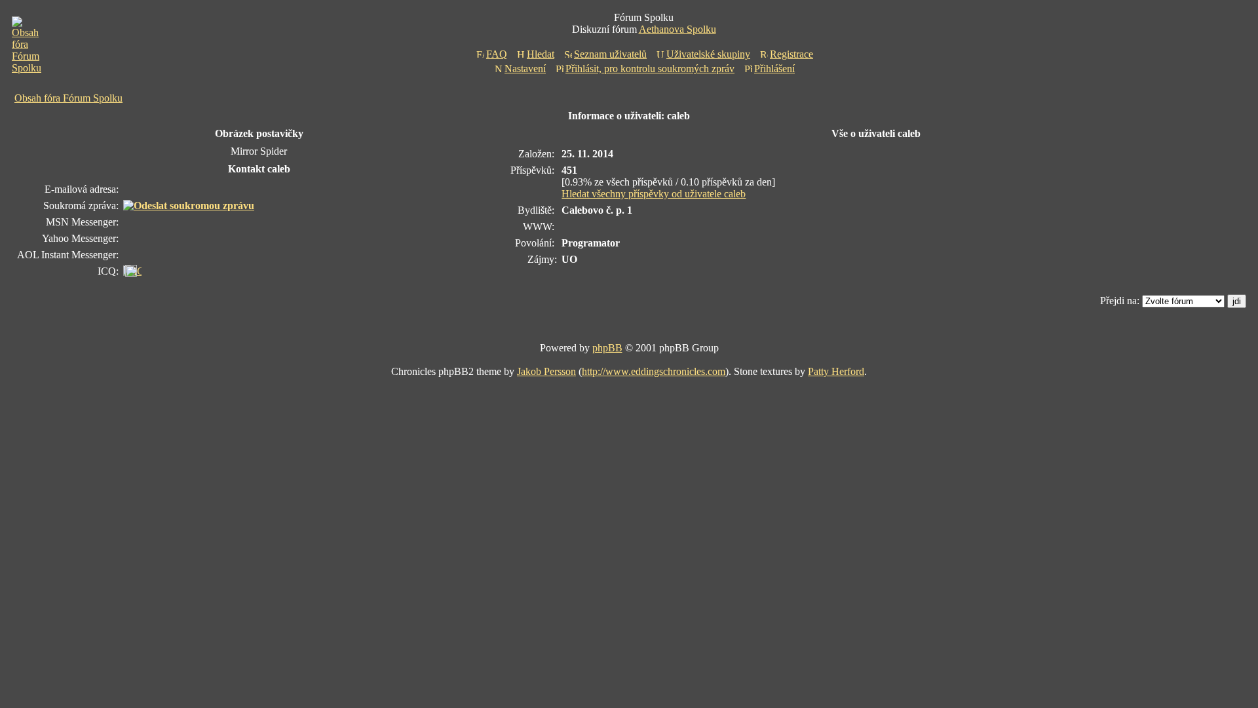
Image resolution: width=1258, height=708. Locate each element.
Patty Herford (836, 371)
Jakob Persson (546, 371)
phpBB (607, 347)
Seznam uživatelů (610, 54)
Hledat (540, 54)
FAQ (496, 54)
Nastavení (525, 68)
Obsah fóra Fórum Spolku (68, 98)
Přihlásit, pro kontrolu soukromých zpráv (649, 68)
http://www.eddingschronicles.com (653, 371)
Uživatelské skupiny (708, 54)
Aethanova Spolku (677, 29)
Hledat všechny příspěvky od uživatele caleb (654, 193)
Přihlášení (774, 68)
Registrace (791, 54)
